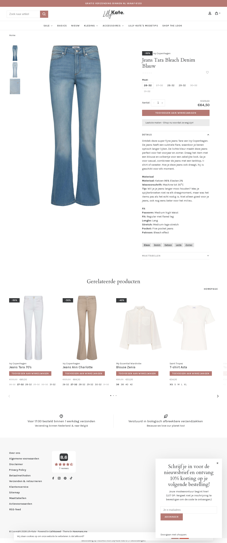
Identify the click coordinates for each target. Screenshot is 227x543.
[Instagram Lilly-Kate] (59, 478)
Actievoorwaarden (20, 503)
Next (218, 396)
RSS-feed (15, 509)
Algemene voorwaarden (24, 458)
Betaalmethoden (20, 475)
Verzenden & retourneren (25, 481)
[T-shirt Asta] (194, 328)
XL (185, 384)
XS (171, 384)
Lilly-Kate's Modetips (143, 25)
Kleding (89, 25)
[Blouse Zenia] (140, 328)
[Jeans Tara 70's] (33, 328)
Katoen (168, 245)
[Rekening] (210, 13)
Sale (47, 25)
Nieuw (75, 25)
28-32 (170, 85)
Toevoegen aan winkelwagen (175, 112)
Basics (62, 25)
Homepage (211, 289)
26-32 (148, 85)
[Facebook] (53, 478)
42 (131, 384)
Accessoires (112, 25)
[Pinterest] (65, 478)
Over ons (14, 452)
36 (117, 384)
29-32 (182, 85)
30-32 (193, 85)
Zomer (188, 245)
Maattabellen (151, 255)
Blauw (147, 245)
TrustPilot (101, 540)
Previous (9, 396)
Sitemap (14, 492)
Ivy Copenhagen (161, 53)
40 (126, 384)
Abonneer (172, 516)
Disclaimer (16, 464)
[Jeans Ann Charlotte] (87, 328)
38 (122, 384)
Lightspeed (55, 531)
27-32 (159, 85)
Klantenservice (18, 486)
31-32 (147, 91)
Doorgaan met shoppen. (174, 534)
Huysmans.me (80, 531)
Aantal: (146, 102)
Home (12, 35)
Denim (157, 245)
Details (147, 134)
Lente (178, 245)
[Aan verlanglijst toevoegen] (207, 72)
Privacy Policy (17, 469)
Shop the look (172, 25)
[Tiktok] (71, 478)
